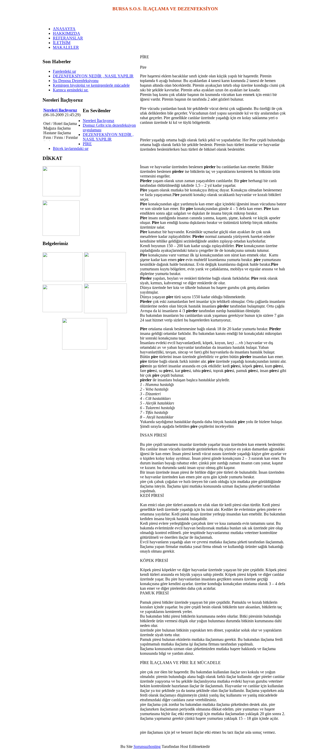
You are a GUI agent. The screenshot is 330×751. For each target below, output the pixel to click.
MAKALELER (66, 47)
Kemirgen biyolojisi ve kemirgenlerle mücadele (91, 85)
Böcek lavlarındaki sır (70, 148)
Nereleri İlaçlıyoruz (98, 120)
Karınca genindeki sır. (70, 90)
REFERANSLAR (68, 38)
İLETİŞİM (61, 43)
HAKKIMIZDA (66, 33)
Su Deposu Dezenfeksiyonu (75, 80)
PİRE (87, 144)
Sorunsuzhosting (147, 746)
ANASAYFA (64, 29)
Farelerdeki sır (64, 71)
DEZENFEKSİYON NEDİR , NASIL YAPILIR (93, 76)
